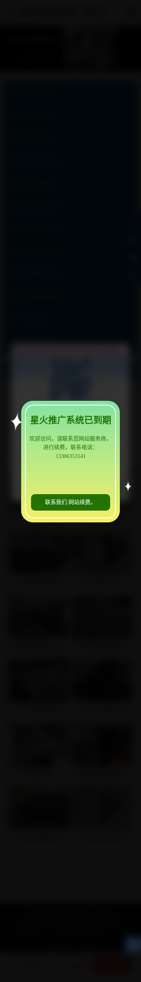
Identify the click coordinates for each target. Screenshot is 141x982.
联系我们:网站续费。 (70, 502)
